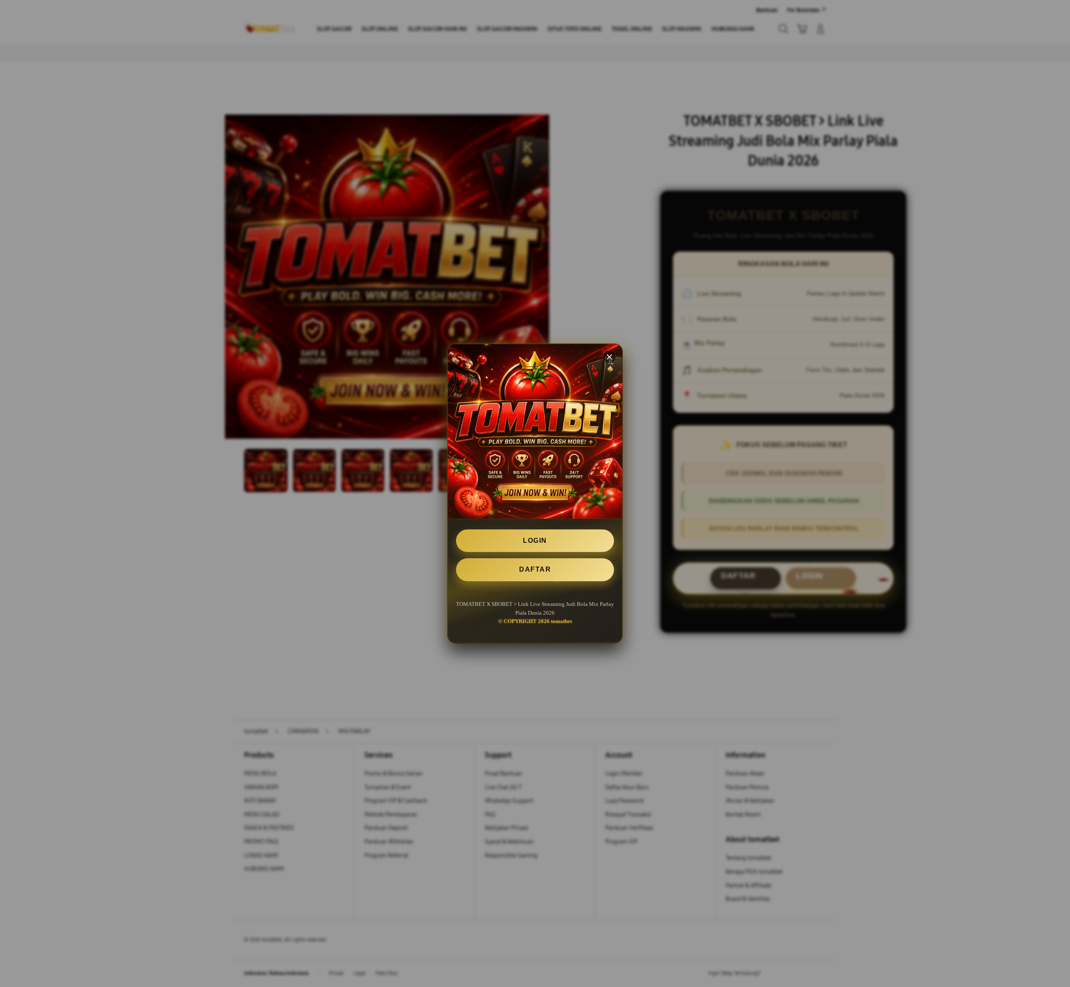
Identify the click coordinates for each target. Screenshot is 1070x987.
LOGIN (535, 540)
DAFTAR (535, 569)
